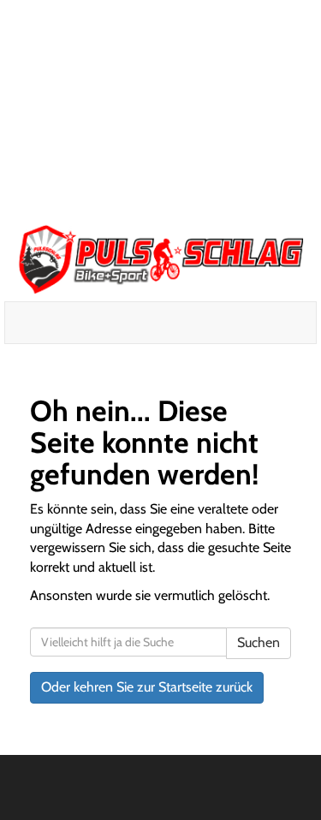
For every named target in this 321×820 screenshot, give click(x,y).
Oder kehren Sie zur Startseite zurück (147, 687)
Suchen (258, 642)
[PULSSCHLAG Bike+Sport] (160, 259)
